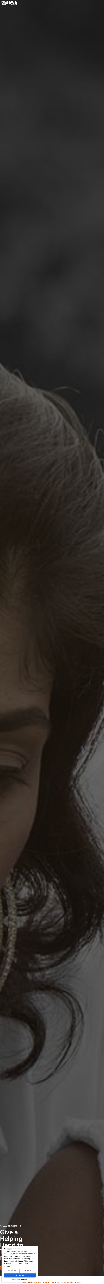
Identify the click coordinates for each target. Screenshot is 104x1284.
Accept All (20, 1275)
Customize (12, 1271)
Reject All (28, 1271)
